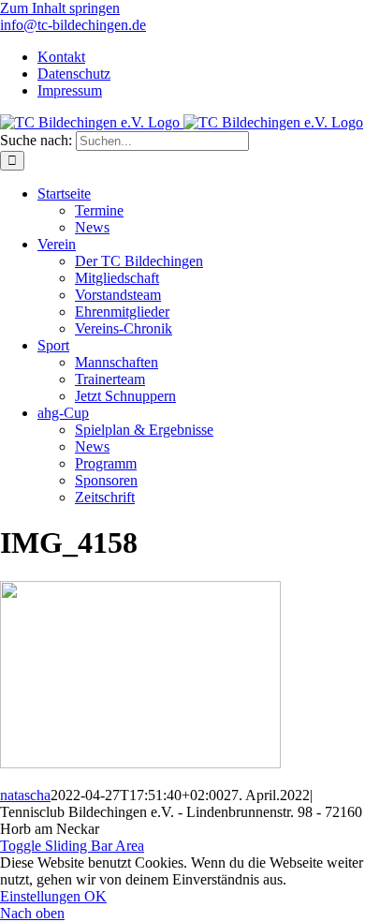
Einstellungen (42, 896)
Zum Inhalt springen (60, 8)
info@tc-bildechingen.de (73, 25)
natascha (25, 795)
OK (95, 896)
